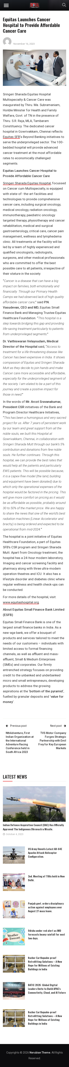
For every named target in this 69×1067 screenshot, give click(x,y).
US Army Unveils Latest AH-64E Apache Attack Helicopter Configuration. (45, 852)
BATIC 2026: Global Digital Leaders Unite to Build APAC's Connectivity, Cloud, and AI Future (47, 988)
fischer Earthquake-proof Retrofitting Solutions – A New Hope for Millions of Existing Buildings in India (45, 963)
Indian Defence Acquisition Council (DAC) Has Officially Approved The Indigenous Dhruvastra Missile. (33, 827)
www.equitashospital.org (21, 602)
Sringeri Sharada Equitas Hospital (27, 183)
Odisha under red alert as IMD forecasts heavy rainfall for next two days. (46, 934)
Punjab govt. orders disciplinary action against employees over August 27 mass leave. (46, 907)
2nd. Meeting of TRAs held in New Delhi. (46, 878)
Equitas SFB (11, 137)
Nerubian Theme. (40, 1052)
